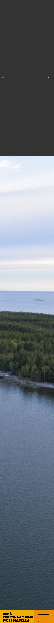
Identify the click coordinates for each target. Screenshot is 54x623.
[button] (49, 78)
